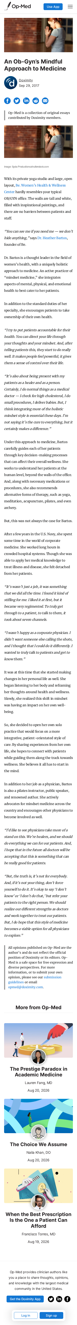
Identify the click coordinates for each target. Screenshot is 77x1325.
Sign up (51, 1315)
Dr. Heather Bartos (52, 238)
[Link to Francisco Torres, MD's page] (38, 1202)
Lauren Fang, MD (38, 1083)
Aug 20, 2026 (26, 1090)
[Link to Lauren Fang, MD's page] (38, 1057)
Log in (25, 1315)
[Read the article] (38, 1040)
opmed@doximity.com (25, 987)
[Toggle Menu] (70, 6)
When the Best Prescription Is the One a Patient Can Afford (38, 1220)
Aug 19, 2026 (26, 1241)
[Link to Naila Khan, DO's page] (38, 1133)
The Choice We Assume (38, 1144)
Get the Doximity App (25, 1299)
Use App (53, 7)
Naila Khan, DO (38, 1152)
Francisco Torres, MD (38, 1234)
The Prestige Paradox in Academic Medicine (38, 1072)
